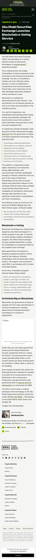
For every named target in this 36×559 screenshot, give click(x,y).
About (5, 528)
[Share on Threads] (12, 51)
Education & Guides (11, 499)
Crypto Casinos (9, 514)
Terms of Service (28, 528)
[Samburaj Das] (6, 414)
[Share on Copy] (31, 51)
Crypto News (9, 468)
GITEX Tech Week (15, 397)
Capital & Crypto (9, 22)
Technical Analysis (10, 483)
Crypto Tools (8, 490)
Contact (11, 528)
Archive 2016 (11, 14)
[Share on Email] (27, 51)
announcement (20, 64)
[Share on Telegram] (23, 51)
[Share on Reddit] (15, 51)
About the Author (16, 412)
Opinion (7, 471)
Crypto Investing (10, 487)
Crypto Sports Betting (11, 521)
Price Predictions (10, 480)
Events (7, 505)
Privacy (18, 528)
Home (3, 14)
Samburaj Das (14, 48)
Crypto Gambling (10, 517)
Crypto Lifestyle (10, 502)
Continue (18, 555)
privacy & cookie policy (19, 551)
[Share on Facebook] (19, 51)
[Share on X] (8, 51)
